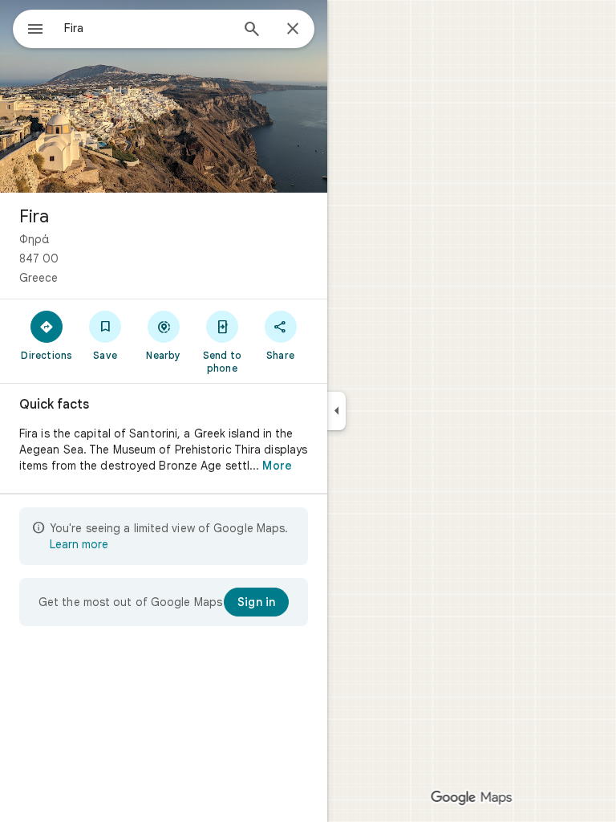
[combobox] (146, 28)
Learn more (79, 544)
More (276, 465)
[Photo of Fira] (163, 96)
